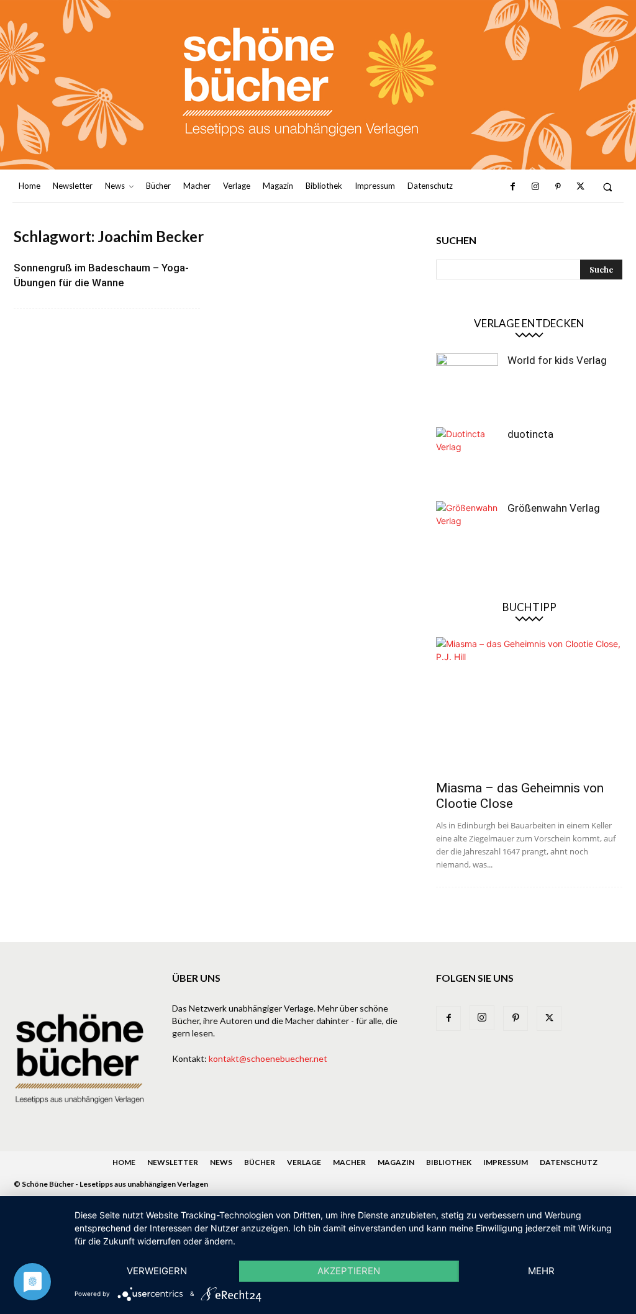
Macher (349, 1162)
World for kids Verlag (557, 360)
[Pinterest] (558, 187)
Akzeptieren (348, 1271)
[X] (580, 187)
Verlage (304, 1162)
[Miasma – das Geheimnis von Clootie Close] (529, 705)
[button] (608, 186)
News (221, 1162)
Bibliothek (448, 1162)
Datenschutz (568, 1162)
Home (123, 1162)
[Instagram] (535, 187)
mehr (541, 1271)
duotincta (530, 434)
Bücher (259, 1162)
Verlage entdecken (529, 323)
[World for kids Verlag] (467, 384)
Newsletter (172, 1162)
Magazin (396, 1162)
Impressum (505, 1162)
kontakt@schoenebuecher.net (268, 1058)
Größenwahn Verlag (553, 508)
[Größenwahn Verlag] (467, 532)
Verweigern (157, 1271)
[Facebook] (512, 187)
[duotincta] (467, 458)
